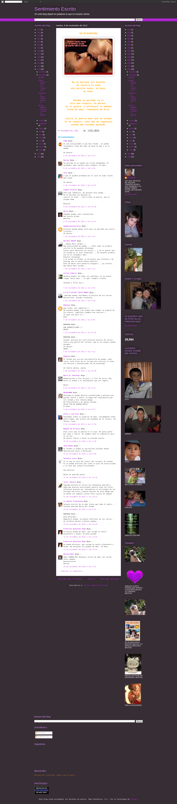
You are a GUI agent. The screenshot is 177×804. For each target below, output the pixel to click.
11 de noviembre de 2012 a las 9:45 (79, 454)
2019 (39, 48)
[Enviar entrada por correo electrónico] (84, 131)
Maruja (66, 160)
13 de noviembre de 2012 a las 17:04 (80, 549)
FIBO (65, 141)
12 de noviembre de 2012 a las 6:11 (79, 509)
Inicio (91, 579)
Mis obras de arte (131, 326)
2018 (39, 51)
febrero (41, 147)
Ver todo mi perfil (131, 194)
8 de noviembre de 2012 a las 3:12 (79, 352)
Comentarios (43, 737)
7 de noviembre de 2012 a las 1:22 (79, 236)
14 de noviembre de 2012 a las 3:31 (79, 567)
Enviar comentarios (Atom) (96, 585)
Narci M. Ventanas (71, 375)
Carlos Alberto (70, 273)
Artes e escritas (71, 414)
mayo (41, 138)
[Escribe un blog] (91, 130)
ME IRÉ (41, 78)
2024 (39, 36)
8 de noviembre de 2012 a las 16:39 (79, 371)
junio (41, 135)
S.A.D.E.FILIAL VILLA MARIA (75, 292)
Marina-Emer (68, 554)
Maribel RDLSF (69, 241)
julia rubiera (69, 482)
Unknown (66, 305)
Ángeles (66, 356)
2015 (39, 60)
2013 (39, 66)
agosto (41, 128)
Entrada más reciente (70, 579)
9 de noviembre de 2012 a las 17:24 (79, 424)
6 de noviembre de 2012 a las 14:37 (79, 221)
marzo (41, 144)
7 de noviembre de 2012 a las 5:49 (79, 301)
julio (40, 132)
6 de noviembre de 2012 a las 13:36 (79, 207)
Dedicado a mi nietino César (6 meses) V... (42, 97)
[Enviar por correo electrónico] (89, 130)
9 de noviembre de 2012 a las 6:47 (79, 409)
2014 (39, 63)
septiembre (43, 123)
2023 (39, 39)
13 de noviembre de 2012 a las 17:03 (80, 537)
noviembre (43, 75)
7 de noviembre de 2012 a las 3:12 (79, 269)
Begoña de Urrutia (71, 429)
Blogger (133, 799)
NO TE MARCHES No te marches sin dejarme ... (42, 111)
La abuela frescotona (73, 501)
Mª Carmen (131, 178)
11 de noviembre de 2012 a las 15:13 (80, 497)
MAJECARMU (67, 393)
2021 (39, 42)
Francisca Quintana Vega (74, 529)
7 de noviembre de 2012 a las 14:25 (79, 333)
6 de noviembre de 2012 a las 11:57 (79, 185)
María (65, 211)
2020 (39, 45)
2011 (39, 154)
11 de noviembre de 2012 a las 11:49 (80, 477)
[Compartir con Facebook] (96, 130)
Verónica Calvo (70, 458)
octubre (42, 120)
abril (40, 141)
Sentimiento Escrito (55, 9)
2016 (39, 57)
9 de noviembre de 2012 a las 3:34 (79, 388)
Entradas (41, 733)
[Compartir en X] (93, 130)
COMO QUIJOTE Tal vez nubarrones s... (42, 85)
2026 (39, 30)
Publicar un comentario (71, 571)
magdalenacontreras (72, 226)
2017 (39, 54)
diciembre (42, 72)
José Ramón (68, 446)
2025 (39, 33)
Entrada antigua (110, 579)
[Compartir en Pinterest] (98, 130)
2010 (39, 157)
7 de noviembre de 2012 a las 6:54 (79, 320)
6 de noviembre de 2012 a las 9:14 (79, 156)
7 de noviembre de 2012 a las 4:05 (79, 288)
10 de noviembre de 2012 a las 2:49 (79, 441)
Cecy (65, 173)
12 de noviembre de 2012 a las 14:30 (80, 524)
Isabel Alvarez (70, 190)
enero (41, 150)
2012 (39, 69)
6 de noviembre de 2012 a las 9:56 (79, 168)
